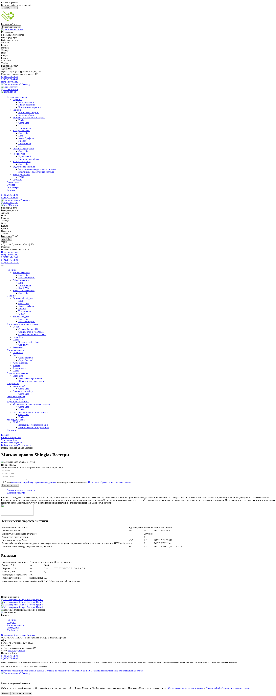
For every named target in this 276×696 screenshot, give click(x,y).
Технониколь (24, 128)
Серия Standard (25, 360)
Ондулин (17, 179)
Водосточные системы (24, 166)
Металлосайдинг (26, 115)
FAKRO (22, 177)
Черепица (17, 99)
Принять (5, 693)
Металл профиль (26, 277)
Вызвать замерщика (11, 27)
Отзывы (11, 185)
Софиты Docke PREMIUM (31, 332)
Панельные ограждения (30, 378)
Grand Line (23, 123)
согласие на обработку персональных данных (33, 482)
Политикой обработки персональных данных (110, 482)
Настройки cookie (134, 670)
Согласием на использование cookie (185, 688)
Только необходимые (21, 693)
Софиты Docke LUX (28, 329)
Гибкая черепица (26, 104)
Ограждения (13, 627)
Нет (9, 69)
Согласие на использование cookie (108, 670)
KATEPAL (23, 288)
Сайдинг (17, 110)
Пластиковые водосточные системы (36, 172)
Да (3, 69)
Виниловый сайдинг (28, 112)
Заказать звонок (9, 8)
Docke (21, 120)
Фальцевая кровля (21, 161)
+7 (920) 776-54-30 (10, 262)
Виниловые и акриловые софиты (29, 117)
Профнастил (19, 154)
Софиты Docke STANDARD (32, 334)
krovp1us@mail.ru (9, 82)
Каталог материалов (17, 97)
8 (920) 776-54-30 (9, 79)
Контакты (12, 190)
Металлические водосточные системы (37, 169)
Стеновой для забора (28, 159)
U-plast (21, 125)
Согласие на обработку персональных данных (67, 670)
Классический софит (28, 342)
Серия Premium (25, 357)
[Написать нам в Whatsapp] (138, 673)
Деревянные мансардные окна (33, 425)
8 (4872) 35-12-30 (9, 76)
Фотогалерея (13, 187)
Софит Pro (23, 345)
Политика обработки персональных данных (22, 670)
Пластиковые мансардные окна (33, 427)
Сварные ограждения (23, 148)
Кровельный (24, 156)
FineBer (22, 141)
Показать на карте (10, 252)
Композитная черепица (29, 107)
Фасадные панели (21, 130)
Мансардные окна (21, 174)
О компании (13, 182)
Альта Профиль (26, 138)
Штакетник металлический (31, 381)
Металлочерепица (27, 102)
